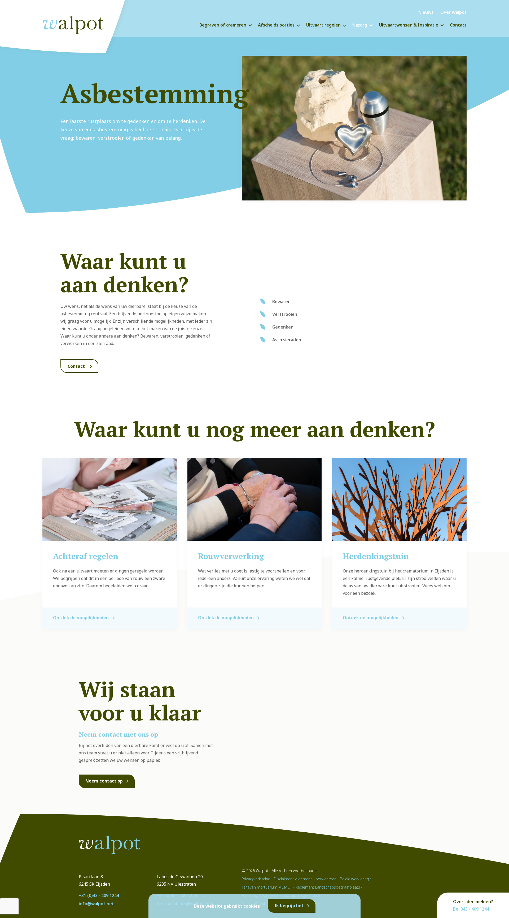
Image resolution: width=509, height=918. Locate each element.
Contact (458, 25)
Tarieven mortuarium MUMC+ (267, 887)
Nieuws (425, 12)
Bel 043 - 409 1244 (471, 909)
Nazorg (359, 25)
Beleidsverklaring (354, 878)
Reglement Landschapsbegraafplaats (328, 887)
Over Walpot (453, 12)
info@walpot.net (96, 904)
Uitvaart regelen (323, 25)
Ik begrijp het (289, 905)
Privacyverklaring (256, 878)
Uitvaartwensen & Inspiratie (408, 25)
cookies (251, 906)
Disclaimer (283, 878)
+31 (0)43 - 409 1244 (99, 895)
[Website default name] (78, 24)
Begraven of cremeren (222, 25)
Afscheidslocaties (276, 25)
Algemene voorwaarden (315, 878)
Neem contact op (104, 781)
